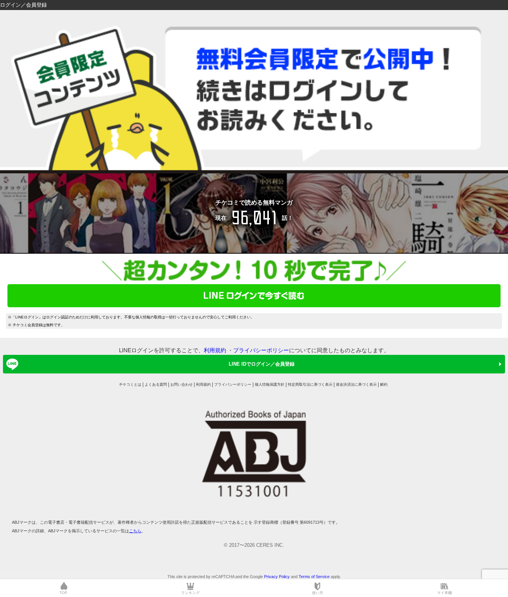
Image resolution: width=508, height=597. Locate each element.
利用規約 (215, 350)
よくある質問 (156, 384)
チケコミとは (130, 384)
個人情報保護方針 (269, 384)
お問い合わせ (181, 384)
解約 (384, 384)
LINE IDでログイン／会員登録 (262, 364)
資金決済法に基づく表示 (356, 384)
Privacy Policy (277, 576)
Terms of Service (314, 576)
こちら (135, 531)
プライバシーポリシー (261, 350)
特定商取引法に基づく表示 (310, 384)
